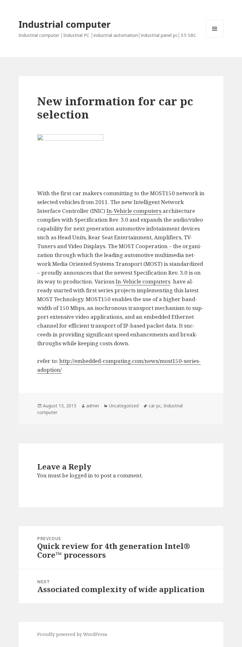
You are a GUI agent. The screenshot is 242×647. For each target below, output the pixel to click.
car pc (155, 406)
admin (92, 406)
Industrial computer (65, 24)
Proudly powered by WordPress (72, 634)
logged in (81, 475)
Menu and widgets (214, 37)
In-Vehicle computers (134, 210)
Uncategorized (124, 406)
